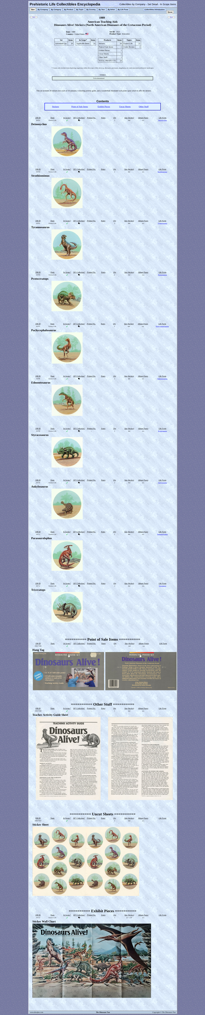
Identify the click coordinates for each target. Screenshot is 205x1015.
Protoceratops (162, 275)
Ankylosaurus (162, 483)
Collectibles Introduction (154, 9)
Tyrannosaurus (162, 223)
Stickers (55, 106)
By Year (102, 9)
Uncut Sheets (125, 106)
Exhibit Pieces (104, 106)
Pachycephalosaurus (162, 326)
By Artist (111, 9)
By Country (91, 9)
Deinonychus (162, 120)
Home (170, 12)
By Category (56, 9)
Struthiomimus (162, 172)
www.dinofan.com (36, 1012)
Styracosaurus (162, 431)
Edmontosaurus (162, 379)
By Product (68, 9)
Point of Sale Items (79, 106)
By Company (43, 9)
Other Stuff (144, 106)
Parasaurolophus (162, 534)
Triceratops (162, 586)
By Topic (79, 9)
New (33, 9)
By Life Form (123, 9)
